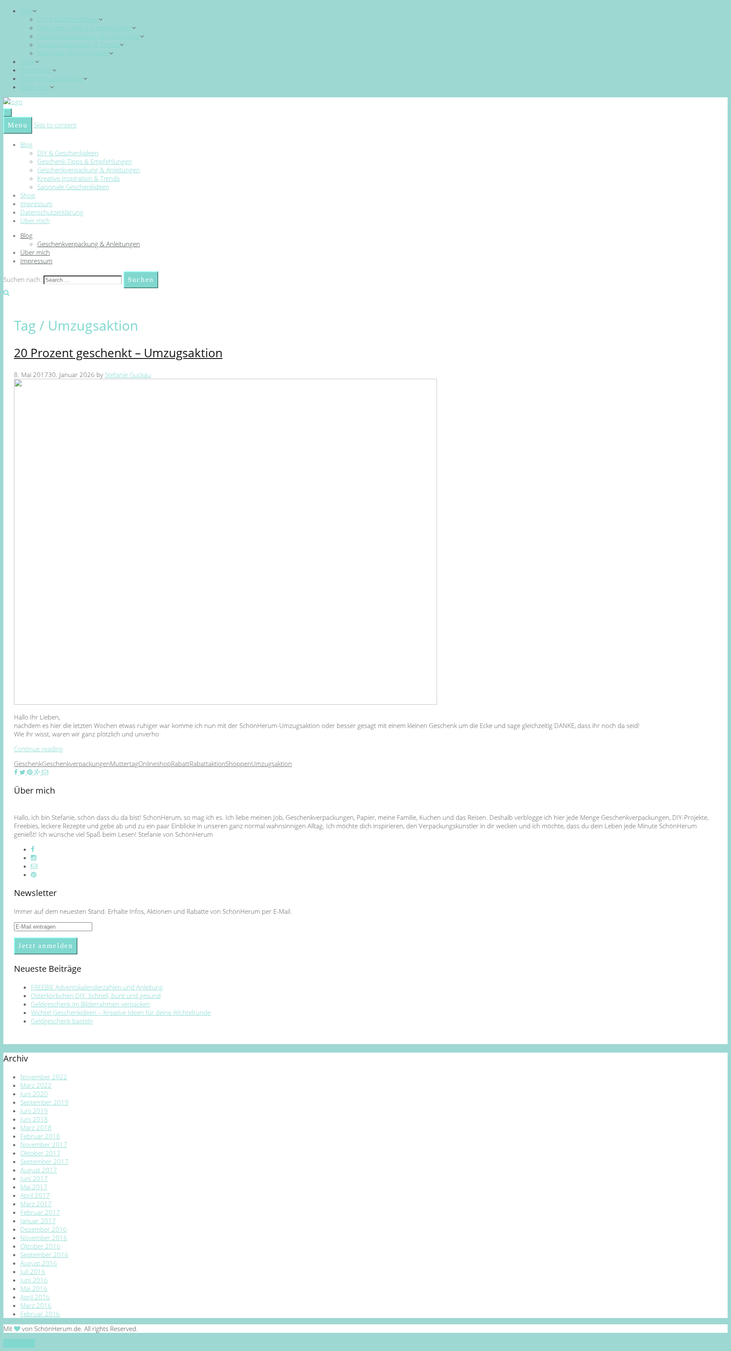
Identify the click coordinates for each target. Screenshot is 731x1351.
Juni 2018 (34, 1119)
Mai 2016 (33, 1288)
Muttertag (124, 763)
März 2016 (36, 1305)
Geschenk (28, 763)
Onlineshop (154, 763)
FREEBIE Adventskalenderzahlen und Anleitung (97, 987)
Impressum (36, 70)
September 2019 (44, 1102)
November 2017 (43, 1144)
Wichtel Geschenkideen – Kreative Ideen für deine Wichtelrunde (121, 1012)
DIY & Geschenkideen (68, 19)
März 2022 (36, 1085)
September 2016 (44, 1254)
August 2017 (38, 1170)
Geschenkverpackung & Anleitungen (88, 36)
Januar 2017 (38, 1220)
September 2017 (44, 1161)
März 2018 (36, 1127)
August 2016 (38, 1263)
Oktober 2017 (40, 1153)
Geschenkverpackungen (76, 763)
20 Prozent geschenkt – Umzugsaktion (118, 353)
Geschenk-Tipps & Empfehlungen (84, 27)
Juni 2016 (34, 1280)
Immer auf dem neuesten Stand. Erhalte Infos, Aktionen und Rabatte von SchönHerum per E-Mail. (153, 911)
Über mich (35, 87)
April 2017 (35, 1195)
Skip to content (55, 125)
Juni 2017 (34, 1178)
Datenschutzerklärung (51, 78)
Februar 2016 (40, 1314)
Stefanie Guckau (128, 374)
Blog (26, 10)
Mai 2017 (33, 1187)
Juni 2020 (34, 1093)
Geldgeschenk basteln (62, 1021)
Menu (18, 125)
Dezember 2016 (43, 1229)
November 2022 (43, 1077)
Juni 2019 (34, 1110)
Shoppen (238, 763)
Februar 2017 (40, 1212)
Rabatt (180, 763)
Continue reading (38, 748)
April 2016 (35, 1297)
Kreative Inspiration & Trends (78, 44)
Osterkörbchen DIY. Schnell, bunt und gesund (96, 995)
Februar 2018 (40, 1136)
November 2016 (43, 1237)
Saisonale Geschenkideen (73, 53)
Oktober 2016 (40, 1246)
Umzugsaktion (271, 763)
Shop (27, 61)
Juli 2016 (32, 1271)
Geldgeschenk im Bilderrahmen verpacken (90, 1004)
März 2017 (36, 1203)
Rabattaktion (207, 763)
